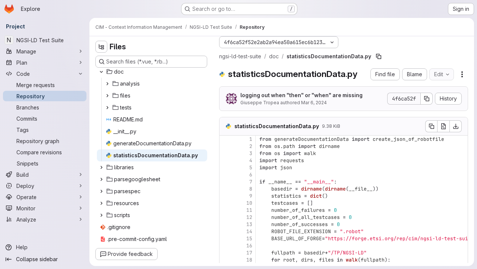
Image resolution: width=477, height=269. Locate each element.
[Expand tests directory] (107, 107)
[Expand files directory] (107, 95)
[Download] (456, 126)
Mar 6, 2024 (314, 102)
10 (249, 203)
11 (249, 210)
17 (249, 253)
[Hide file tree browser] (101, 47)
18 (249, 260)
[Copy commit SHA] (427, 99)
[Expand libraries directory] (101, 167)
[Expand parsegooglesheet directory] (101, 179)
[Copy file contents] (431, 126)
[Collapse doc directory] (101, 71)
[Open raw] (443, 126)
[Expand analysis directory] (107, 83)
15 (249, 238)
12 (249, 217)
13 (249, 224)
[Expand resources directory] (101, 203)
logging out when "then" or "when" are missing (301, 95)
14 (249, 231)
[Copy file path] (379, 56)
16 (249, 245)
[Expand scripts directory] (101, 215)
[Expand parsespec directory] (101, 191)
